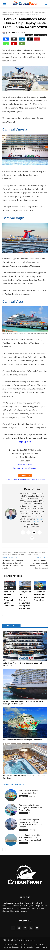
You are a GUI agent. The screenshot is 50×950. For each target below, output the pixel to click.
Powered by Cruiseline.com (25, 467)
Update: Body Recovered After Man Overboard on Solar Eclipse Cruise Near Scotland (30, 837)
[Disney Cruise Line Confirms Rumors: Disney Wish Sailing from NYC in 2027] (25, 585)
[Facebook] (6, 39)
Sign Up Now (25, 441)
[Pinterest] (37, 39)
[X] (14, 39)
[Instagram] (28, 532)
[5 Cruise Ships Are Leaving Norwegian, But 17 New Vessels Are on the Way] (11, 810)
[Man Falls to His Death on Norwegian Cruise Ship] (40, 585)
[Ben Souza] (4, 32)
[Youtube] (37, 928)
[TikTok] (40, 532)
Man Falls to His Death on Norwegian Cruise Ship (25, 479)
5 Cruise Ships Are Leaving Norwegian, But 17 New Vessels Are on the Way (31, 807)
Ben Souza (11, 33)
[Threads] (29, 39)
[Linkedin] (21, 39)
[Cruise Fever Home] (25, 3)
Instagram (40, 519)
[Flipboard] (14, 44)
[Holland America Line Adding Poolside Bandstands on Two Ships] (25, 758)
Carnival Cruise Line (19, 12)
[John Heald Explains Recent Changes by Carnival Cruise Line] (10, 585)
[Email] (21, 44)
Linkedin (37, 521)
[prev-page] (3, 849)
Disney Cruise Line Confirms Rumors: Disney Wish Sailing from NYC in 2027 (25, 600)
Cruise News (6, 12)
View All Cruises (25, 464)
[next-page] (7, 849)
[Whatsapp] (6, 44)
